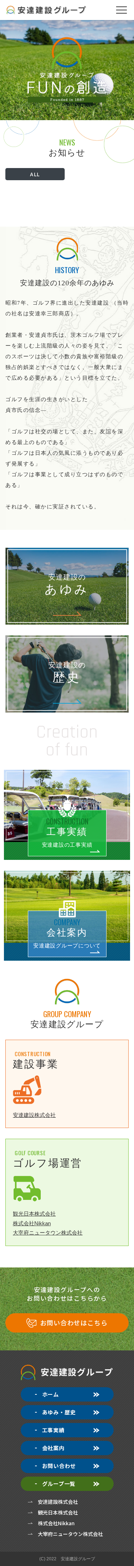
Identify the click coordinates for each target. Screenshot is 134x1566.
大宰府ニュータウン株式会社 (48, 1233)
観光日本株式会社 (34, 1214)
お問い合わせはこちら (74, 1322)
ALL (35, 174)
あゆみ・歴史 (59, 1412)
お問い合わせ (59, 1465)
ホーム (50, 1394)
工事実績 (53, 1430)
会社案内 (53, 1448)
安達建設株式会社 (34, 1115)
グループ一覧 (59, 1483)
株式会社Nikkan (32, 1223)
